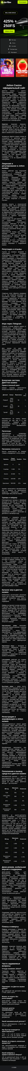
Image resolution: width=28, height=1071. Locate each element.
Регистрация (22, 2)
